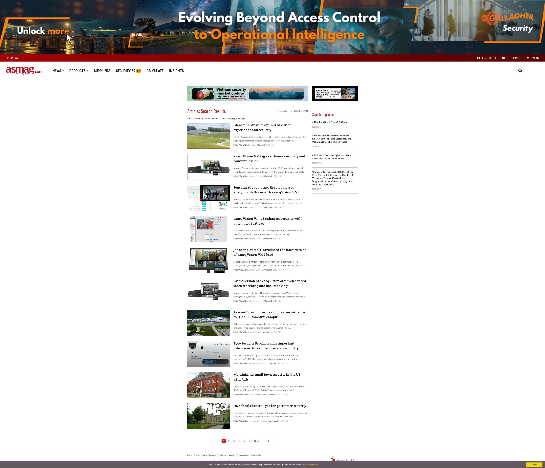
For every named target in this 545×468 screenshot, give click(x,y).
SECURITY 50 (125, 71)
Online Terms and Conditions (214, 455)
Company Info (243, 455)
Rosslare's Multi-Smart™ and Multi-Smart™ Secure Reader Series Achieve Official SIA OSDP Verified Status (331, 138)
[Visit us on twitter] (12, 58)
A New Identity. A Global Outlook (329, 122)
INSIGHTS (176, 71)
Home (289, 111)
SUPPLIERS (102, 71)
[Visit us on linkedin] (16, 58)
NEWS (57, 71)
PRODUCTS (77, 71)
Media (231, 455)
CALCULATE (155, 71)
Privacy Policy (193, 455)
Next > (257, 441)
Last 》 (268, 441)
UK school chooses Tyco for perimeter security (269, 405)
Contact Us (256, 455)
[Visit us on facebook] (8, 58)
